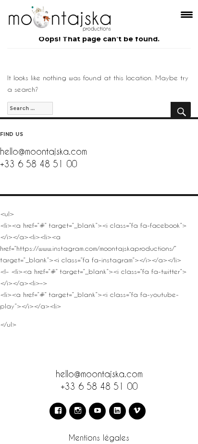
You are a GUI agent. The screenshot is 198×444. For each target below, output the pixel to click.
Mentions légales (99, 437)
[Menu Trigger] (187, 14)
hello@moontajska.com (43, 151)
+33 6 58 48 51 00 (38, 164)
